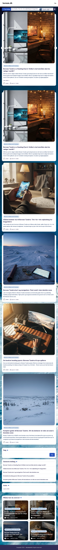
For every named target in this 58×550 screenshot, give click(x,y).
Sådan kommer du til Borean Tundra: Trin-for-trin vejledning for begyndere (24, 466)
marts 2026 (6, 487)
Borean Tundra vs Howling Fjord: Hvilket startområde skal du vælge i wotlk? (24, 463)
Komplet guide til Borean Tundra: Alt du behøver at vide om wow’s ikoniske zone (25, 477)
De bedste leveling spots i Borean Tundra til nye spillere (24, 358)
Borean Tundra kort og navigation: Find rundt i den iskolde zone (31, 8)
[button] (6, 78)
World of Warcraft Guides (11, 65)
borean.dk (7, 3)
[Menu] (55, 3)
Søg (4, 448)
